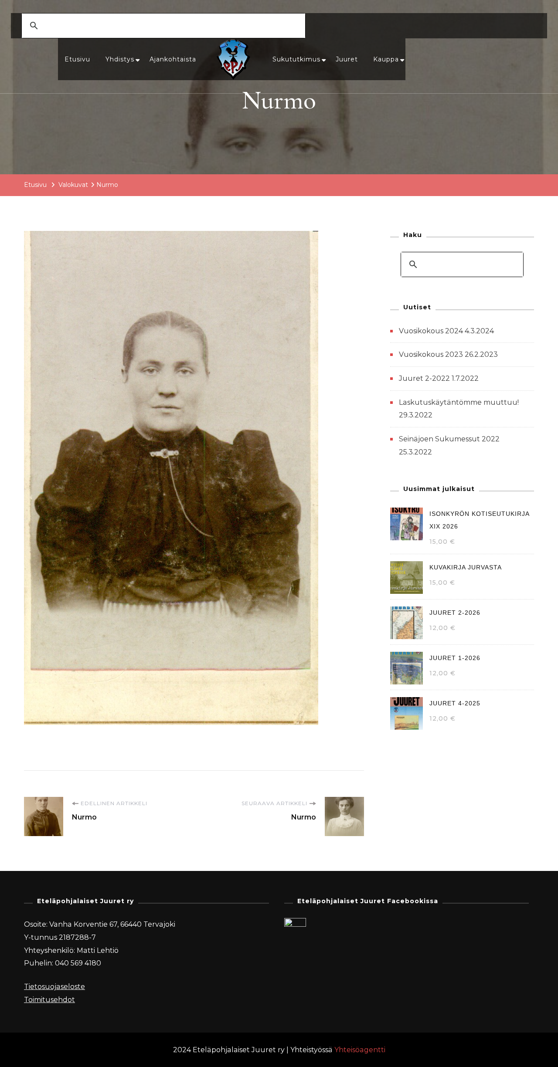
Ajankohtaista (173, 59)
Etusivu (77, 59)
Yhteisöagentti (359, 1050)
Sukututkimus (296, 59)
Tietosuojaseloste (54, 986)
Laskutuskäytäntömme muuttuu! (459, 402)
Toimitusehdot (49, 1000)
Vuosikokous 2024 (431, 331)
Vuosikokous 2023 (431, 354)
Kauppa (386, 59)
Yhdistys (119, 59)
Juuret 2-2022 (424, 378)
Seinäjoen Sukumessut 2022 (449, 439)
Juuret (347, 59)
